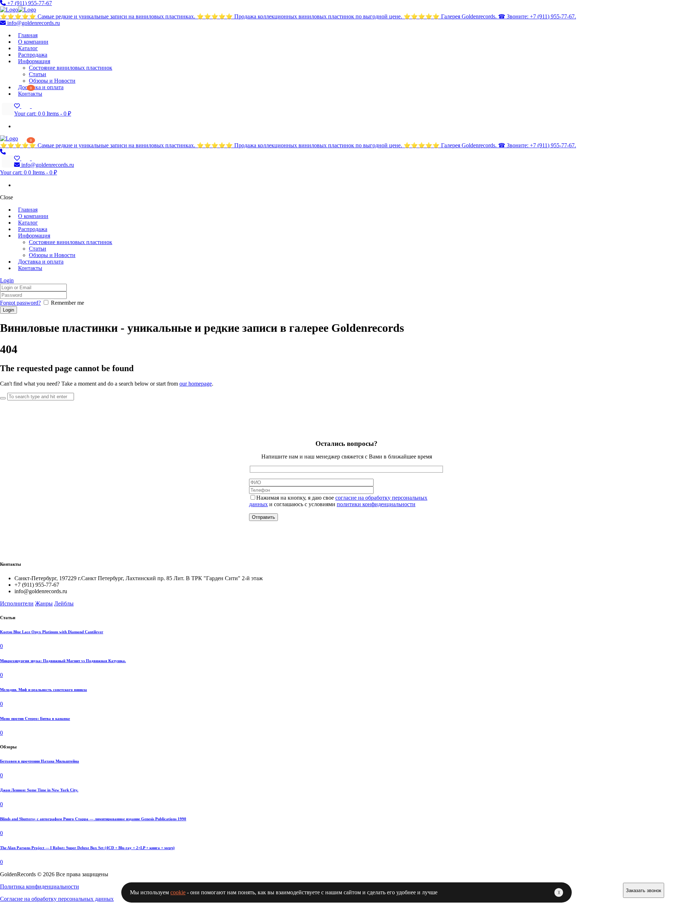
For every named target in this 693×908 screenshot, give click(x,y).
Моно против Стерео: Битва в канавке (35, 718)
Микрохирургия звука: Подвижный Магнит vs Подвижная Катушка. (63, 661)
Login (7, 280)
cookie (178, 892)
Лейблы (64, 603)
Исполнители (17, 603)
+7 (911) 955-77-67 (29, 3)
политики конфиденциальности (376, 504)
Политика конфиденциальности (39, 886)
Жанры (44, 603)
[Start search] (3, 398)
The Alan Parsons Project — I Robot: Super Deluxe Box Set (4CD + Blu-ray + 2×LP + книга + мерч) (87, 848)
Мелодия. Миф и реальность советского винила (43, 689)
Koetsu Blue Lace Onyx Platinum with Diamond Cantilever (51, 632)
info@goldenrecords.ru (33, 23)
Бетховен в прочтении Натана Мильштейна (39, 761)
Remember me (67, 303)
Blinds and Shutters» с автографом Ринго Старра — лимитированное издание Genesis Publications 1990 (93, 819)
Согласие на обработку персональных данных (57, 899)
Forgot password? (20, 303)
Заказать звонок (643, 890)
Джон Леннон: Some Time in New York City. (39, 790)
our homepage (195, 384)
